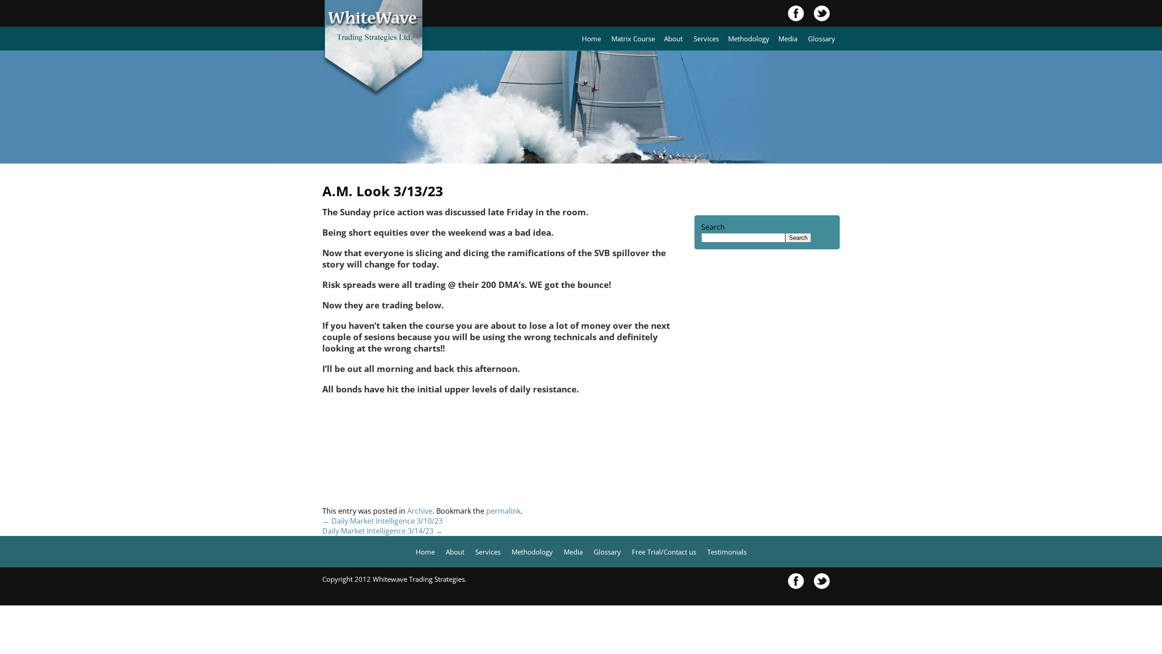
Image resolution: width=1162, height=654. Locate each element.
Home (591, 38)
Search (713, 227)
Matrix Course (633, 38)
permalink (503, 511)
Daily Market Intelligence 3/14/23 (382, 531)
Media (788, 38)
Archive (420, 511)
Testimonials (727, 551)
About (673, 38)
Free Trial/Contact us (664, 551)
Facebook (796, 13)
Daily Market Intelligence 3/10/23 (382, 521)
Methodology (748, 38)
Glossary (821, 38)
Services (706, 38)
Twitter (817, 13)
